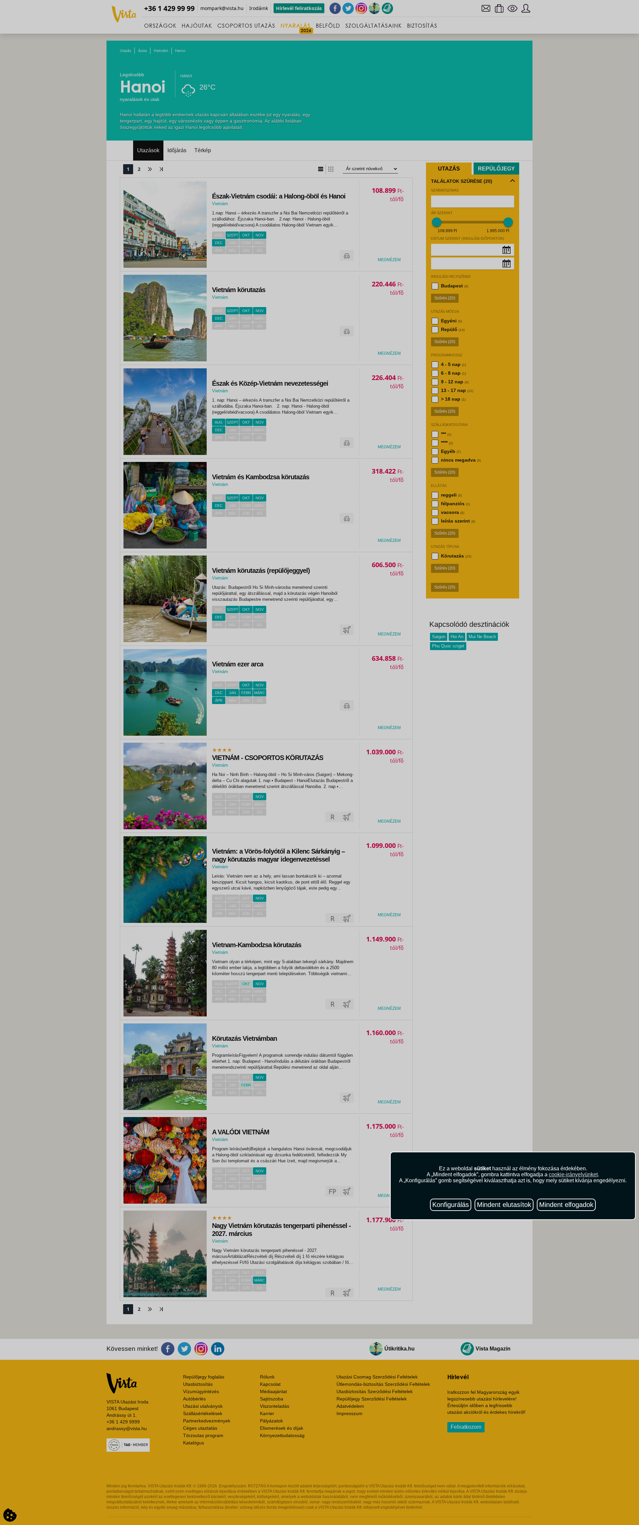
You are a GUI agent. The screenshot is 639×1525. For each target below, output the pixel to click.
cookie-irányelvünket (573, 1174)
